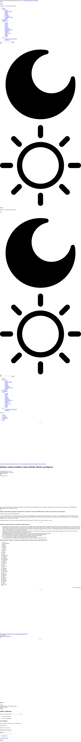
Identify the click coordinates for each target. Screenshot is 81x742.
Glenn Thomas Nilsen (4, 472)
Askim (4, 463)
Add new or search (4, 714)
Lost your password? (4, 738)
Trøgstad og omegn (42, 463)
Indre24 (1, 3)
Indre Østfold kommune (13, 634)
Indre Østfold (6, 634)
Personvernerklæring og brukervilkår (30, 0)
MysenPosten (23, 463)
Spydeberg (36, 463)
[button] (1, 1)
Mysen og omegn (17, 463)
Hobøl (7, 463)
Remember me (4, 735)
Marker (12, 463)
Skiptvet (32, 463)
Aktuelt (1, 463)
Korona (9, 463)
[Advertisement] (38, 692)
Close (2, 708)
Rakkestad (28, 463)
